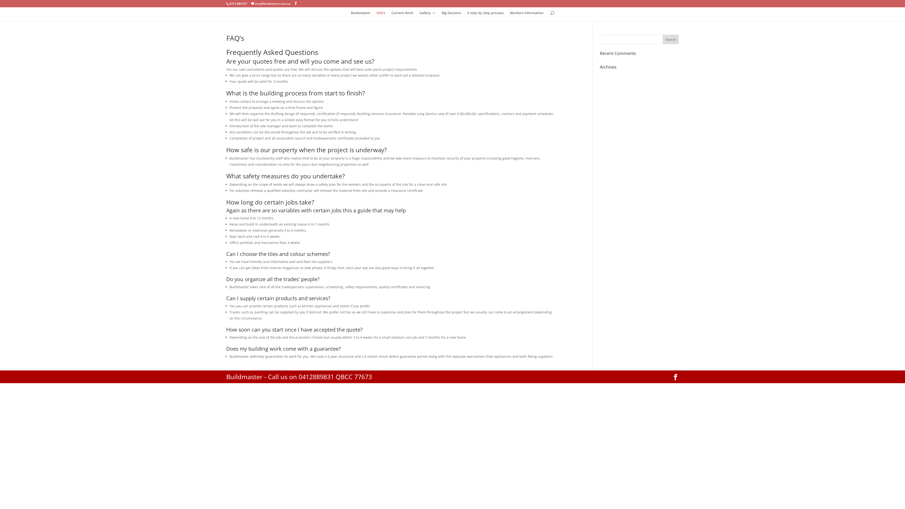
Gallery (425, 13)
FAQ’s (381, 13)
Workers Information (526, 13)
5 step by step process (485, 13)
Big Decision (451, 13)
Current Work (402, 13)
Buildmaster (360, 13)
